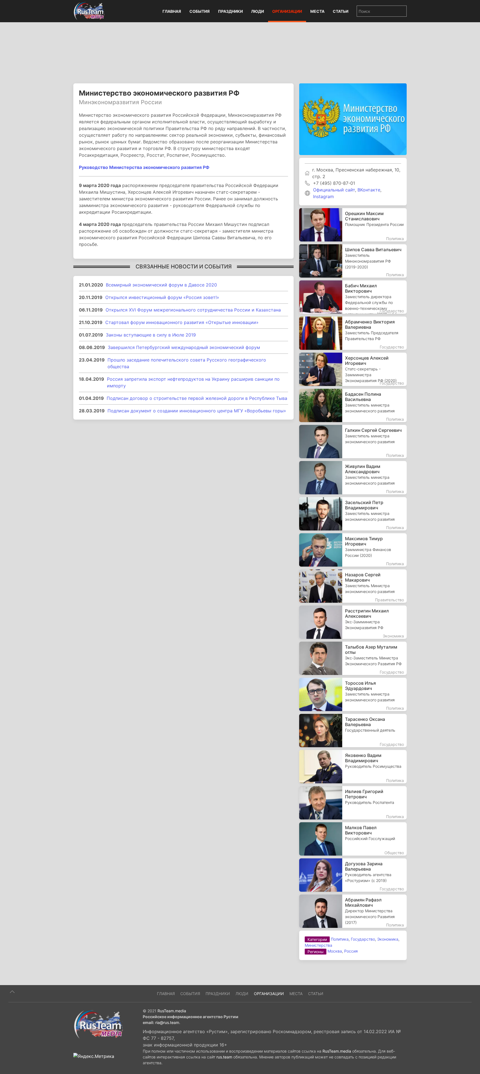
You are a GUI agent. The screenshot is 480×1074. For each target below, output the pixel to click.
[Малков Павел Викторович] (353, 839)
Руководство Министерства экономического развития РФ (144, 167)
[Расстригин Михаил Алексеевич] (353, 622)
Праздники (230, 11)
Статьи (340, 11)
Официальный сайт (334, 190)
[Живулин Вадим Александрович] (353, 477)
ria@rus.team (167, 1022)
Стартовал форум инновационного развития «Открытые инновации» (182, 322)
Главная (171, 11)
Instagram (323, 196)
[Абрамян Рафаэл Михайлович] (353, 911)
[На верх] (12, 992)
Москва (335, 951)
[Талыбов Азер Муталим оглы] (353, 658)
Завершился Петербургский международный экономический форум (184, 347)
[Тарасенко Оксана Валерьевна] (353, 730)
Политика (340, 939)
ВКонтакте (369, 190)
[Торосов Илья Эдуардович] (353, 694)
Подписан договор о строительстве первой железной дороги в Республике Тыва (197, 398)
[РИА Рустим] (98, 1024)
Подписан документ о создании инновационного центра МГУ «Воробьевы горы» (197, 410)
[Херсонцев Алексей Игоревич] (353, 369)
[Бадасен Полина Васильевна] (353, 405)
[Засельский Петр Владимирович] (353, 513)
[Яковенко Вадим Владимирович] (353, 766)
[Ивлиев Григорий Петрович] (353, 802)
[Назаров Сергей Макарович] (353, 586)
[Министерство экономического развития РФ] (353, 118)
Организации (287, 11)
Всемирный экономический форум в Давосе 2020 (161, 285)
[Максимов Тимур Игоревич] (353, 550)
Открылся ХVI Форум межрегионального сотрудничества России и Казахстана (193, 310)
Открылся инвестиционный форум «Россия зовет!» (162, 297)
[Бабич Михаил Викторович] (353, 297)
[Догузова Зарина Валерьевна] (353, 875)
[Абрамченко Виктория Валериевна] (353, 333)
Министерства (318, 945)
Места (317, 11)
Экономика (387, 939)
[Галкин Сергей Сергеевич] (353, 441)
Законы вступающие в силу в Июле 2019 (151, 335)
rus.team (224, 1057)
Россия (351, 951)
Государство (363, 939)
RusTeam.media (172, 1010)
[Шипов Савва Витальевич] (353, 261)
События (199, 11)
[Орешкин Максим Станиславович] (353, 224)
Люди (257, 11)
